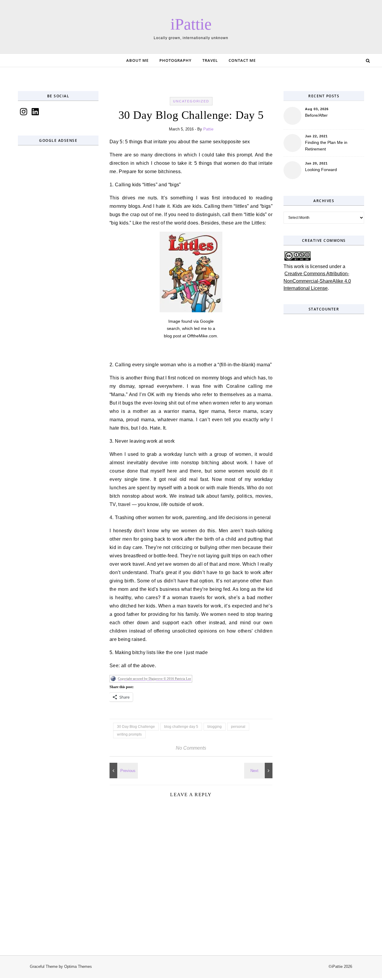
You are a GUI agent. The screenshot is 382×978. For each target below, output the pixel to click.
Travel (210, 60)
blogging (214, 727)
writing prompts (129, 734)
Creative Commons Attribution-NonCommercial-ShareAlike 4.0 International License (317, 281)
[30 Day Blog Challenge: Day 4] (259, 770)
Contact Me (242, 60)
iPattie (191, 24)
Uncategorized (191, 101)
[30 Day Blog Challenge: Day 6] (123, 770)
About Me (137, 60)
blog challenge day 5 (181, 727)
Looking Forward (321, 169)
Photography (175, 60)
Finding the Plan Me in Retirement (326, 145)
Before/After (316, 115)
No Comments (191, 748)
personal (238, 727)
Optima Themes (78, 966)
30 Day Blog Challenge (136, 727)
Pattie (208, 129)
